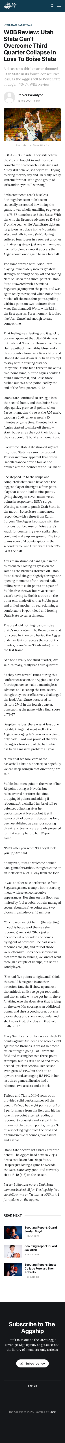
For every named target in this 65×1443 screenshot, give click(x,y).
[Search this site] (52, 6)
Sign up (32, 1385)
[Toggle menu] (59, 6)
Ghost (52, 1411)
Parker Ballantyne (30, 95)
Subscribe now (35, 1363)
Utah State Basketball (18, 25)
